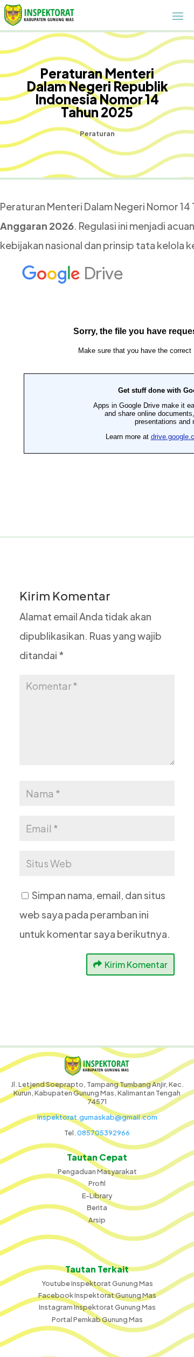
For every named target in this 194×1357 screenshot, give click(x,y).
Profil (97, 1183)
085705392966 (103, 1132)
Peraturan (97, 133)
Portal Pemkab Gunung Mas (97, 1319)
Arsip (97, 1219)
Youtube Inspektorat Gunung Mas (97, 1283)
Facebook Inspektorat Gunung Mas (97, 1295)
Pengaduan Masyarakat (97, 1171)
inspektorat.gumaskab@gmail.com (97, 1117)
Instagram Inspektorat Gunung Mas (97, 1307)
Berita (97, 1207)
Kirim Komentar (136, 964)
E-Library (97, 1195)
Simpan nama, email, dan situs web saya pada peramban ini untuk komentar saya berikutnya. (94, 914)
